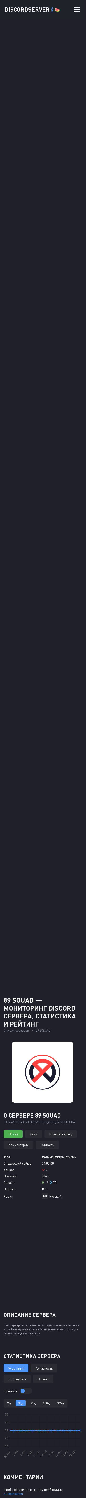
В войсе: (10, 1189)
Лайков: (10, 1170)
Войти (13, 1134)
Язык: (8, 1196)
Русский (55, 1196)
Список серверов (16, 1030)
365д (60, 1403)
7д (9, 1403)
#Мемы (70, 1157)
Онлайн (43, 1379)
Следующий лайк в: (18, 1163)
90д (33, 1403)
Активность (44, 1368)
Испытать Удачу (60, 1134)
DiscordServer (32, 9)
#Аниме (48, 1157)
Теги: (7, 1157)
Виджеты (47, 1145)
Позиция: (11, 1176)
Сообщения (17, 1379)
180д (46, 1403)
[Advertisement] (43, 944)
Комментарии (18, 1145)
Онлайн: (9, 1182)
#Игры (59, 1157)
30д (20, 1403)
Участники (16, 1368)
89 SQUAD (43, 1030)
